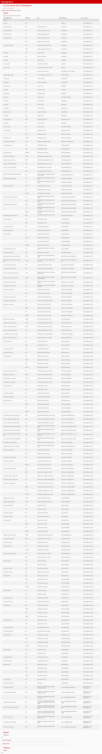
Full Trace (19, 10)
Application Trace (4, 10)
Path (8, 17)
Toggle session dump (6, 740)
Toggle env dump (5, 743)
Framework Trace (12, 10)
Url (10, 17)
